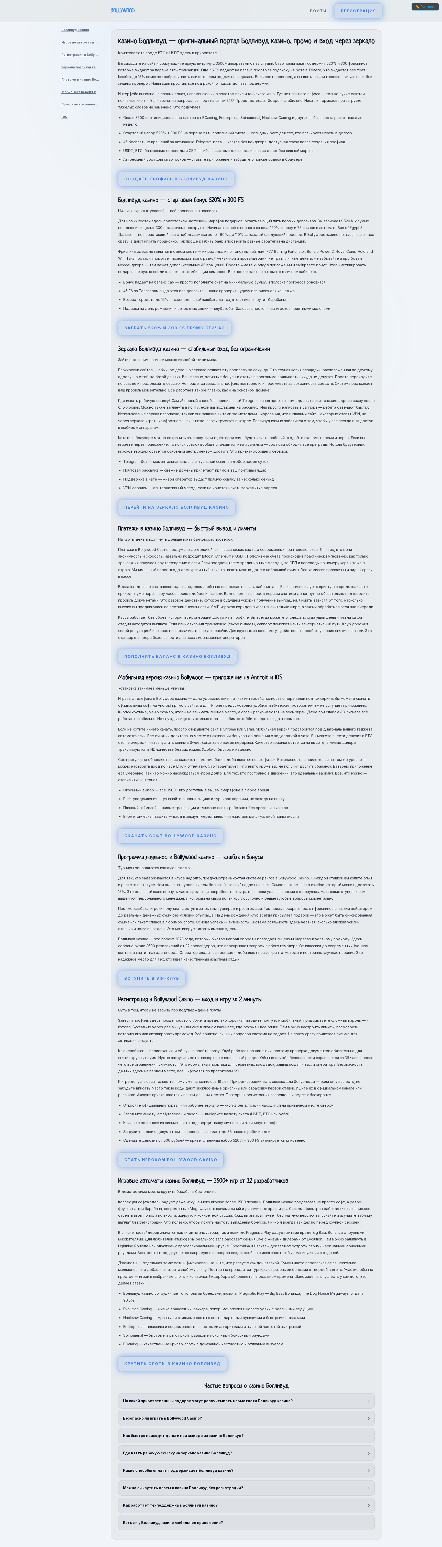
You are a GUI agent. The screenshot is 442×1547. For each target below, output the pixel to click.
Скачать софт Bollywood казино (170, 835)
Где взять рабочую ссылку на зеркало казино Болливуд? (177, 1453)
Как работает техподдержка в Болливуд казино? (170, 1505)
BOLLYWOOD (123, 11)
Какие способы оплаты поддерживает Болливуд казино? (178, 1470)
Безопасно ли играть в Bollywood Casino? (162, 1418)
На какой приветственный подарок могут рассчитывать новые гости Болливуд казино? (208, 1401)
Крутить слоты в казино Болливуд (172, 1363)
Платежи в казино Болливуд (82, 79)
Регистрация (358, 10)
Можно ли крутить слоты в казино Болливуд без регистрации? (183, 1488)
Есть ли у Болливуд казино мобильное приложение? (173, 1522)
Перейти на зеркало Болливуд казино (176, 507)
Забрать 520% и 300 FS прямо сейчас (174, 327)
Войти (318, 10)
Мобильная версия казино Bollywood (82, 92)
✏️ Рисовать (425, 7)
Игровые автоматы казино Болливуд (82, 42)
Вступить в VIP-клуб (151, 978)
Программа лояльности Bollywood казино (82, 104)
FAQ (64, 117)
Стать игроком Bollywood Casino (170, 1159)
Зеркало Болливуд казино (82, 67)
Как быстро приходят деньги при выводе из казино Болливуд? (183, 1435)
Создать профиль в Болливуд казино (176, 179)
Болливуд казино (75, 30)
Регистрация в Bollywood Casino (82, 55)
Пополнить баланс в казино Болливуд (177, 656)
